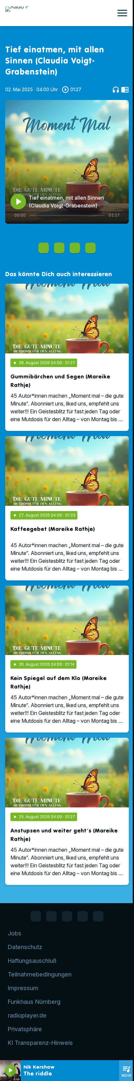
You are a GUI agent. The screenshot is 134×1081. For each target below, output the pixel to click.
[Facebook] (36, 916)
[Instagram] (67, 916)
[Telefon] (82, 916)
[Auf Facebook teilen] (43, 248)
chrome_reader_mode (125, 89)
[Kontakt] (98, 916)
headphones (116, 89)
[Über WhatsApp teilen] (75, 248)
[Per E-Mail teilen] (90, 248)
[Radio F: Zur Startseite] (59, 13)
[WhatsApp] (51, 916)
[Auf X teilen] (59, 248)
